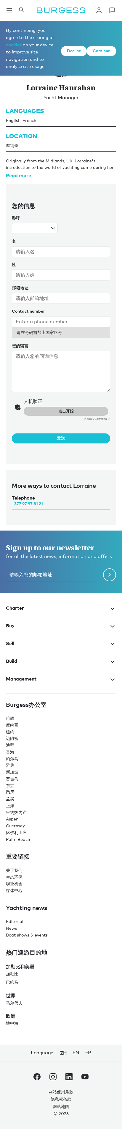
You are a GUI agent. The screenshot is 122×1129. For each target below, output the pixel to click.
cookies (14, 44)
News (11, 928)
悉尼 (10, 791)
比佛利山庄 (16, 832)
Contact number (28, 311)
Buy (10, 626)
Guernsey (15, 825)
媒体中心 (14, 890)
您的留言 (20, 345)
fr (88, 1052)
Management (21, 679)
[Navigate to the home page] (61, 10)
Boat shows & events (27, 934)
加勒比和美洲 (20, 967)
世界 (10, 996)
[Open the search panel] (21, 10)
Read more (18, 175)
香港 (10, 751)
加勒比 (12, 973)
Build (11, 661)
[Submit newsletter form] (109, 574)
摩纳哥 (12, 724)
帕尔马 (12, 758)
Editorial (14, 921)
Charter (15, 608)
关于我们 (14, 870)
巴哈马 (12, 982)
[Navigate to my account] (98, 10)
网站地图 (61, 1106)
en (76, 1052)
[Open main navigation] (9, 10)
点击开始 (66, 411)
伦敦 (10, 718)
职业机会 (14, 883)
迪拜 (10, 745)
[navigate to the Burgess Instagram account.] (53, 1078)
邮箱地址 (20, 287)
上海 (10, 805)
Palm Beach (18, 839)
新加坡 (12, 771)
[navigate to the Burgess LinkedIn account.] (69, 1078)
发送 (61, 437)
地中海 (12, 1023)
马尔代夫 (14, 1002)
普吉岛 (12, 778)
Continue (101, 50)
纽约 (10, 731)
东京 (10, 785)
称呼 (16, 217)
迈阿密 (12, 738)
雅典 (10, 765)
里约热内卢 (16, 812)
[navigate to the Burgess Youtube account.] (85, 1078)
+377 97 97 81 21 (27, 503)
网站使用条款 (61, 1091)
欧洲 (10, 1016)
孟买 (10, 798)
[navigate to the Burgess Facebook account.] (37, 1078)
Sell (10, 643)
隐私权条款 (61, 1099)
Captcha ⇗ (96, 418)
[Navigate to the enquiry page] (111, 10)
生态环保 (14, 877)
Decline (74, 50)
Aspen (12, 818)
